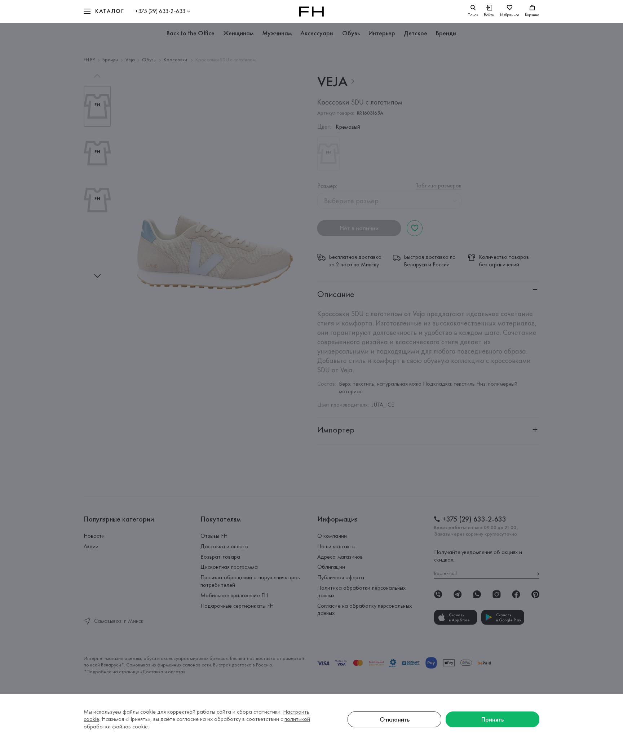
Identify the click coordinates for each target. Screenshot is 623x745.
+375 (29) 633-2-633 (160, 11)
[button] (104, 11)
